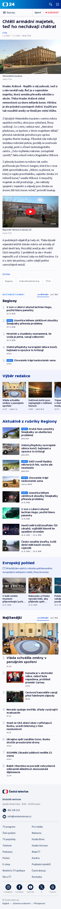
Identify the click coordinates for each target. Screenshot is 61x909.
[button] (30, 212)
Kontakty (37, 876)
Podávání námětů (41, 864)
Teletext (7, 845)
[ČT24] (9, 4)
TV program (9, 826)
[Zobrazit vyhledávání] (50, 4)
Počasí (6, 858)
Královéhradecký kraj (29, 281)
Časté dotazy (39, 870)
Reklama (36, 832)
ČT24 (5, 33)
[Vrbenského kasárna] (30, 57)
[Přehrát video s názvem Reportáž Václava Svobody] (30, 212)
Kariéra (36, 858)
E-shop (6, 864)
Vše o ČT (7, 876)
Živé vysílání (9, 832)
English (6, 903)
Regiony (9, 281)
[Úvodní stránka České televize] (16, 791)
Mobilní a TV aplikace (14, 870)
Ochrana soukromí (21, 903)
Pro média (37, 826)
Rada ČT (36, 851)
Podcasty (7, 851)
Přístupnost (39, 903)
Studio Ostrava (40, 845)
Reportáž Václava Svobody (15, 229)
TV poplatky (9, 839)
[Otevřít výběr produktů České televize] (57, 4)
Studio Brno (38, 839)
